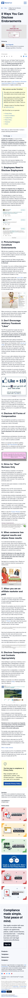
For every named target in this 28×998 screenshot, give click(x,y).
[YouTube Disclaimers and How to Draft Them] (14, 814)
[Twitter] (7, 973)
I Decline (9, 991)
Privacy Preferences (5, 989)
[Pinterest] (11, 973)
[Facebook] (9, 973)
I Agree (3, 991)
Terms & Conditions (10, 115)
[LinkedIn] (2, 973)
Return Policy (8, 120)
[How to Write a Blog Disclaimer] (14, 830)
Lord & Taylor (20, 277)
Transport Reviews (15, 511)
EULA (6, 124)
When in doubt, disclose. (7, 747)
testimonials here (10, 107)
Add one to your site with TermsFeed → (9, 996)
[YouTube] (4, 973)
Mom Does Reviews (12, 444)
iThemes (8, 621)
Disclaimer (7, 122)
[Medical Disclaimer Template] (14, 893)
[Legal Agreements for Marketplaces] (14, 846)
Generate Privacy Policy (13, 783)
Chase (13, 681)
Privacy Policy (8, 113)
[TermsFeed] (6, 3)
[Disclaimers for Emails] (14, 877)
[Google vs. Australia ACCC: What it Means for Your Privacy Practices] (14, 861)
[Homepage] (2, 8)
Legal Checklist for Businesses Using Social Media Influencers (13, 82)
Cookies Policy (8, 117)
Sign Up (7, 944)
